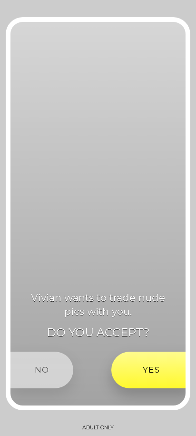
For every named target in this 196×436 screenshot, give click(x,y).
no (42, 370)
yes (151, 370)
